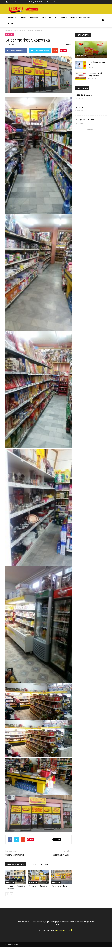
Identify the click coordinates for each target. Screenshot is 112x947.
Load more (90, 130)
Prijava (49, 2)
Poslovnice (11, 17)
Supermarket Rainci (59, 886)
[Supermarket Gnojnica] (38, 877)
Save (64, 51)
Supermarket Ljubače (62, 855)
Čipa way (81, 55)
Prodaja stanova (67, 17)
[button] (103, 20)
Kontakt (56, 2)
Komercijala (84, 17)
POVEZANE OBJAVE (16, 864)
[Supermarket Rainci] (61, 877)
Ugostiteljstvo (49, 17)
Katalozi (34, 17)
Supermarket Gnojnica (37, 886)
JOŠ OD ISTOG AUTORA (38, 864)
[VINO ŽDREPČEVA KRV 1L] (80, 65)
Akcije (23, 17)
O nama (10, 24)
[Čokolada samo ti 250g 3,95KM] (80, 76)
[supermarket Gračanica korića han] (15, 877)
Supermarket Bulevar (14, 855)
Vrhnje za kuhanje (84, 119)
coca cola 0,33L (83, 95)
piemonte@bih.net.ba (64, 930)
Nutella (79, 107)
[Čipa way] (91, 49)
